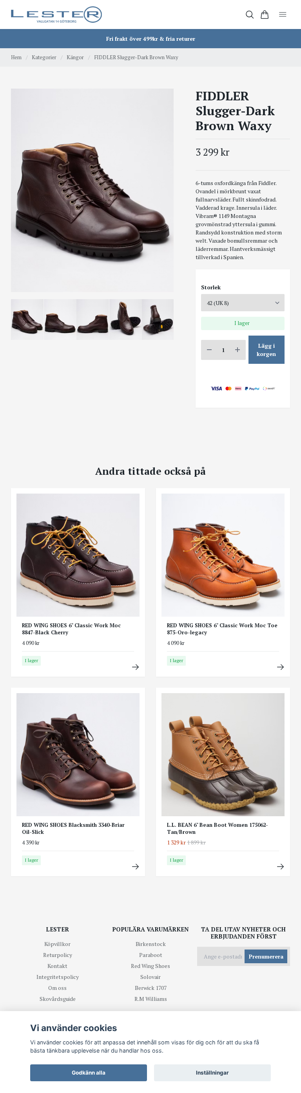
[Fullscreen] (92, 190)
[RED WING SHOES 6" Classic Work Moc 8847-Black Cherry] (135, 667)
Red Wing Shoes (150, 966)
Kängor (75, 57)
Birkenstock (151, 944)
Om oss (57, 987)
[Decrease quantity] (209, 349)
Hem (16, 57)
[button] (161, 193)
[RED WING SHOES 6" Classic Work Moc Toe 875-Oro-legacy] (280, 667)
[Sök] (249, 15)
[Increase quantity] (237, 349)
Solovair (150, 976)
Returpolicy (57, 955)
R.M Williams (150, 998)
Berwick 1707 (151, 987)
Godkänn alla (88, 1072)
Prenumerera (266, 956)
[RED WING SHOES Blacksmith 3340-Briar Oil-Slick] (135, 866)
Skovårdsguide (58, 998)
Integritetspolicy (57, 976)
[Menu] (282, 14)
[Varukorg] (264, 15)
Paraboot (150, 955)
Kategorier (44, 57)
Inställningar (212, 1072)
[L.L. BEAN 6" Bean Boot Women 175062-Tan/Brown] (280, 866)
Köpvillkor (57, 944)
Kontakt (57, 966)
